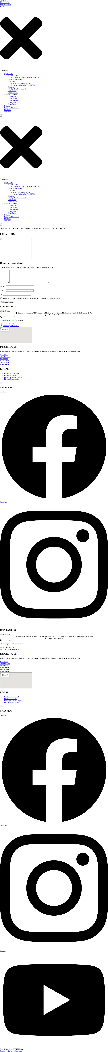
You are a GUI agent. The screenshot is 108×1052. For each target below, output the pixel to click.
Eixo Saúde (12, 104)
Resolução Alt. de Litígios (13, 377)
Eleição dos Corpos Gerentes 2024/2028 (26, 77)
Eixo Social (12, 96)
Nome (2, 286)
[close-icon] (21, 68)
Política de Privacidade (11, 373)
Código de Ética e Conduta (17, 89)
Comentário (4, 283)
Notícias (7, 106)
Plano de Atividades (15, 79)
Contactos (7, 112)
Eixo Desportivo (13, 100)
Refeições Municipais (11, 108)
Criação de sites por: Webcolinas (11, 1051)
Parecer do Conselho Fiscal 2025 (24, 85)
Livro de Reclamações (11, 379)
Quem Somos (8, 74)
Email (2, 290)
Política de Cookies (10, 375)
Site (1, 294)
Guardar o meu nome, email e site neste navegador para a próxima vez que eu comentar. (32, 298)
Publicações (12, 91)
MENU (2, 6)
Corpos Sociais (13, 76)
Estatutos (11, 87)
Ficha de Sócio (13, 93)
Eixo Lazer (12, 102)
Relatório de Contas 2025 (21, 83)
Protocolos (7, 110)
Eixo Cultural (12, 98)
